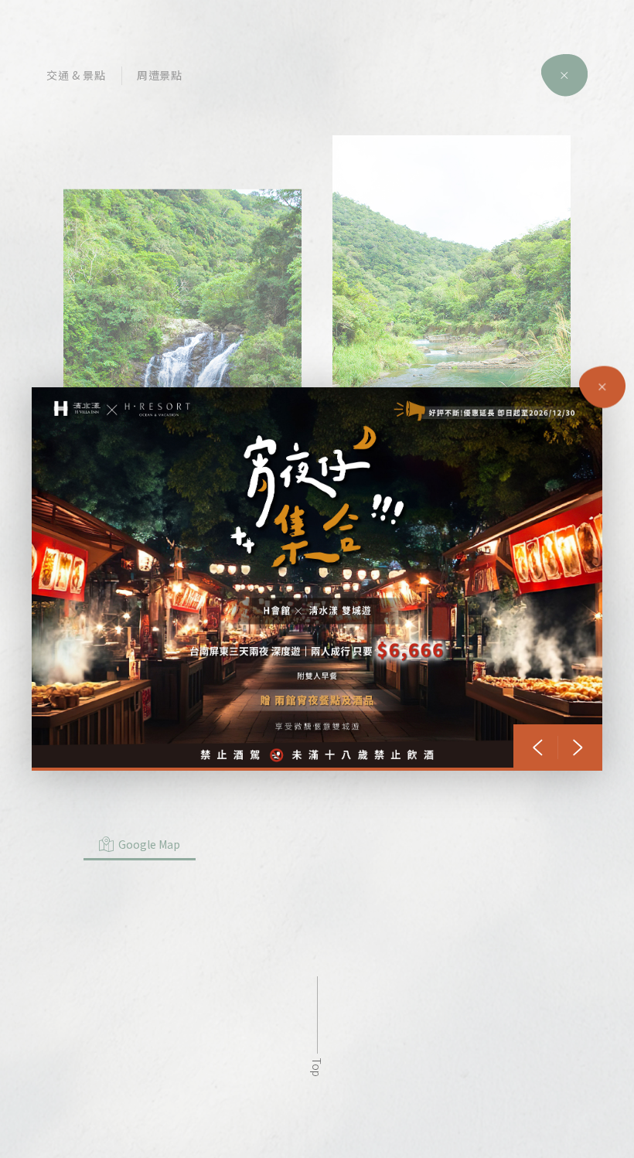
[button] (538, 747)
